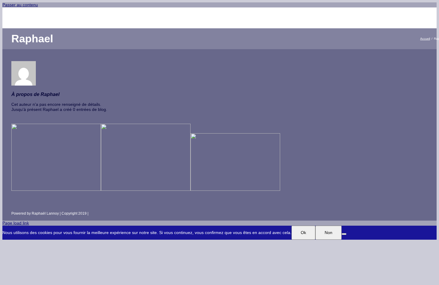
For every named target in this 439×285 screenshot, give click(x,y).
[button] (360, 17)
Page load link (15, 223)
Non (328, 232)
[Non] (344, 234)
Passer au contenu (20, 4)
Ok (303, 232)
